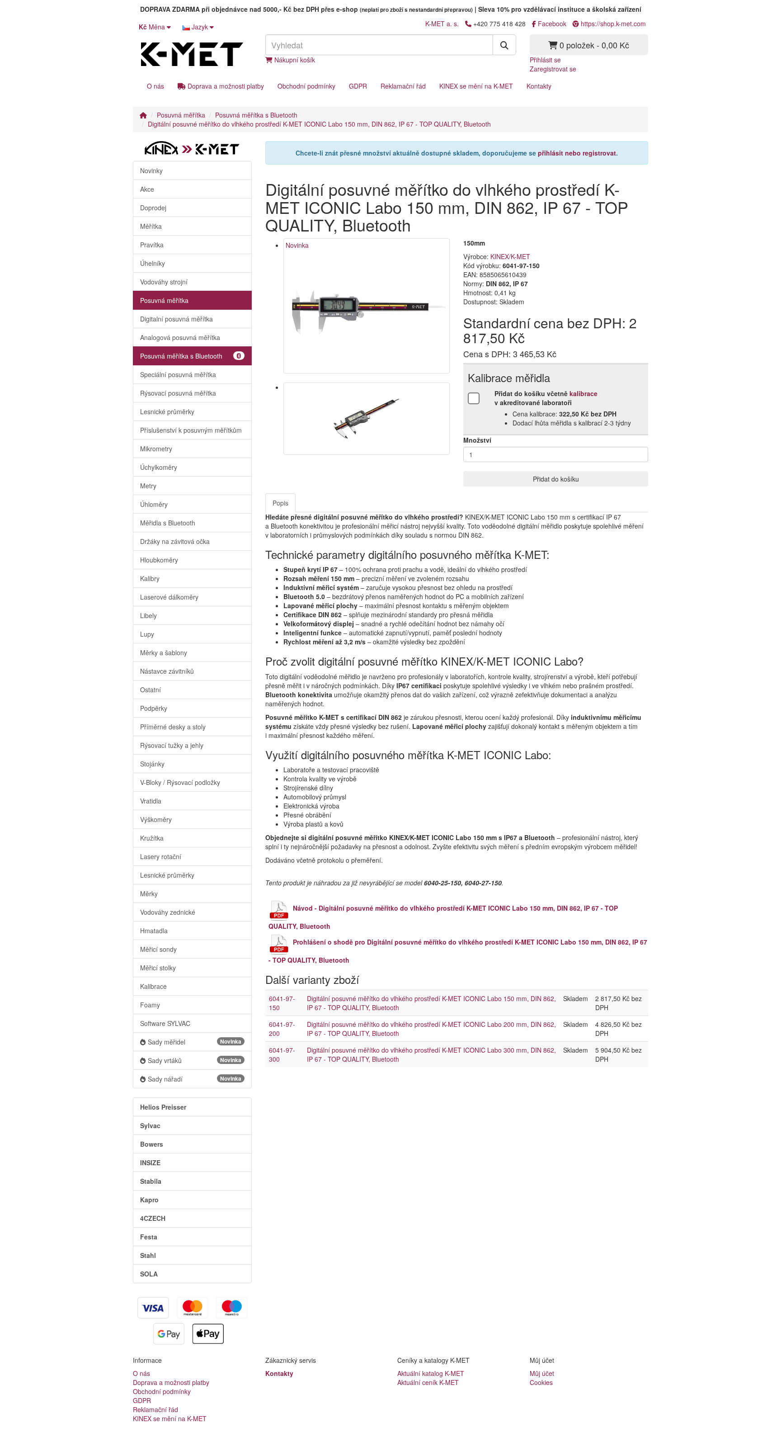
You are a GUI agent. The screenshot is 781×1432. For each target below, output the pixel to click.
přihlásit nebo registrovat (577, 152)
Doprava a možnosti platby (225, 85)
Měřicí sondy (158, 949)
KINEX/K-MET (510, 256)
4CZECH (152, 1218)
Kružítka (152, 837)
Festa (148, 1236)
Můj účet (542, 1373)
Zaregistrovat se (553, 68)
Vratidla (150, 800)
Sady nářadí (194, 1078)
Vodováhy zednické (167, 912)
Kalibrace (153, 986)
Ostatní (150, 689)
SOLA (149, 1273)
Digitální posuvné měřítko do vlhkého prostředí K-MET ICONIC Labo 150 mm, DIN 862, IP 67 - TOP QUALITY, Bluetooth (319, 123)
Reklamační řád (403, 85)
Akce (147, 189)
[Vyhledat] (504, 44)
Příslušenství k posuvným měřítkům (191, 430)
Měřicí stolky (158, 967)
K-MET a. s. (442, 23)
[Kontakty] (468, 23)
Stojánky (152, 763)
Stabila (150, 1181)
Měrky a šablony (163, 652)
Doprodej (153, 207)
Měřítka (151, 226)
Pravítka (152, 244)
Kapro (149, 1199)
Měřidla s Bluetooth (167, 522)
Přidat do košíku (556, 478)
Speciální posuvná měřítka (178, 374)
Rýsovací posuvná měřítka (178, 392)
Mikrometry (156, 448)
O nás (155, 85)
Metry (148, 485)
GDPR (358, 85)
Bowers (151, 1143)
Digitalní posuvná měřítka (176, 318)
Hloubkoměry (159, 559)
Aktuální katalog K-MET (430, 1373)
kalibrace (583, 393)
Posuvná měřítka (181, 114)
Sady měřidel (194, 1041)
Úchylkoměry (158, 467)
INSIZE (150, 1162)
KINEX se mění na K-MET (476, 85)
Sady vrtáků (194, 1060)
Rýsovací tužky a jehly (171, 745)
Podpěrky (153, 708)
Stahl (148, 1255)
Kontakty (539, 85)
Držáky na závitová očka (175, 541)
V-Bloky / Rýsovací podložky (180, 782)
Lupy (147, 633)
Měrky (149, 893)
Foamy (150, 1004)
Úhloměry (154, 504)
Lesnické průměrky (167, 411)
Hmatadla (154, 930)
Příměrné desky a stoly (173, 726)
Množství (477, 439)
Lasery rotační (160, 856)
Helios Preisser (163, 1106)
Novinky (151, 170)
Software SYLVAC (165, 1023)
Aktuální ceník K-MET (428, 1382)
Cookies (541, 1382)
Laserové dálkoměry (169, 596)
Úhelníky (152, 263)
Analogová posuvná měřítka (180, 337)
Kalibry (150, 578)
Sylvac (150, 1125)
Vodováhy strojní (164, 281)
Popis (280, 502)
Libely (148, 615)
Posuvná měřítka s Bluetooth (256, 114)
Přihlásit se (545, 59)
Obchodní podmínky (306, 85)
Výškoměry (156, 819)
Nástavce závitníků (167, 671)
